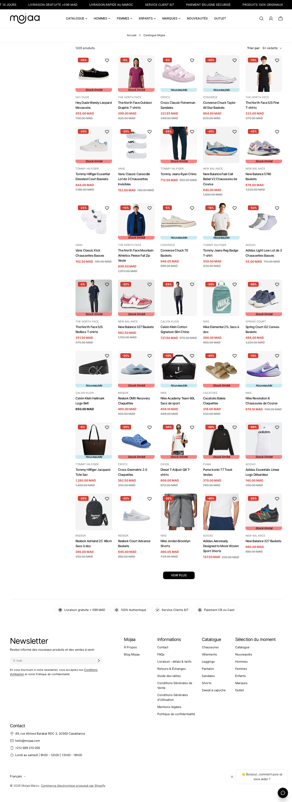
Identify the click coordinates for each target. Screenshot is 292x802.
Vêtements (209, 654)
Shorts (206, 683)
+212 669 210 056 (27, 748)
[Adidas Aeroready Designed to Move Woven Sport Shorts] (221, 512)
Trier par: (253, 48)
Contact (162, 647)
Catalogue (242, 647)
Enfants (240, 676)
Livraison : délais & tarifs (174, 661)
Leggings (208, 661)
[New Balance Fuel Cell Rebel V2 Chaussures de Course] (221, 145)
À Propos (130, 647)
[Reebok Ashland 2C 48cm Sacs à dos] (93, 512)
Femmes (241, 669)
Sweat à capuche (214, 690)
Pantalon (208, 669)
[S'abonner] (99, 660)
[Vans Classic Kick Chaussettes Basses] (93, 221)
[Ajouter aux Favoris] (107, 60)
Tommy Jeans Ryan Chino (178, 174)
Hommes (241, 661)
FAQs (160, 654)
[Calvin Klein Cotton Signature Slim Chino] (179, 298)
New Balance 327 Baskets (136, 327)
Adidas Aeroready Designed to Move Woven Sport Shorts (221, 546)
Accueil (131, 35)
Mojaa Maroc (30, 785)
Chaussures (210, 647)
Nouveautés (243, 654)
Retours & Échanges (171, 669)
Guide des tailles (169, 676)
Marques (241, 683)
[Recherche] (261, 18)
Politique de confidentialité (176, 714)
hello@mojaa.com (27, 741)
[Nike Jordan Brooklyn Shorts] (179, 512)
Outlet (239, 690)
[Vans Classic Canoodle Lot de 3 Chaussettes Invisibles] (136, 145)
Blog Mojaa (131, 654)
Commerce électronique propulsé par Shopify (73, 785)
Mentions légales (169, 707)
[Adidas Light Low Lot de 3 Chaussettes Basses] (264, 221)
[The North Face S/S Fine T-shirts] (264, 73)
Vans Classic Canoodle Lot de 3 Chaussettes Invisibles (134, 179)
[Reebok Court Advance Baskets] (136, 512)
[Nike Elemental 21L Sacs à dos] (221, 298)
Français (16, 776)
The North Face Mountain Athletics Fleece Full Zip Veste (135, 255)
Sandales (208, 676)
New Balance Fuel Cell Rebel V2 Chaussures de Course (220, 179)
